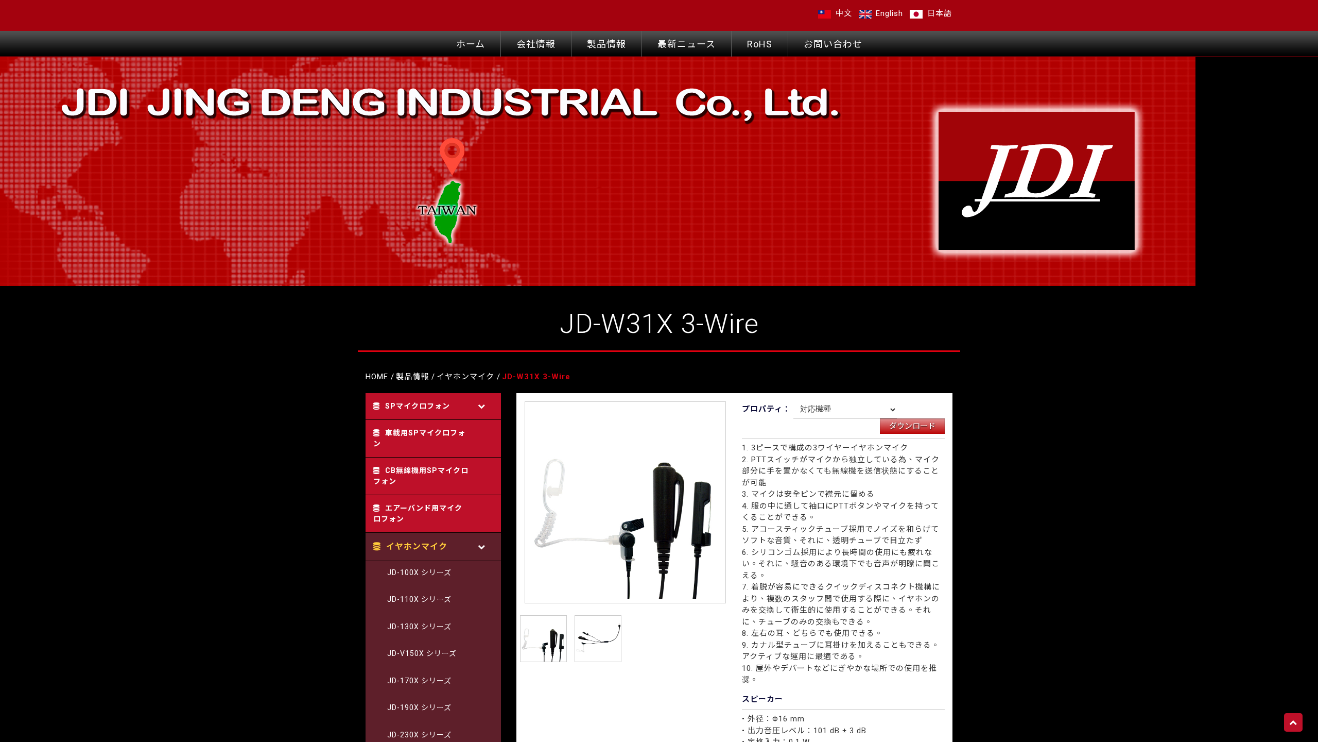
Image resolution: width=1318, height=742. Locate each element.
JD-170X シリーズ (419, 681)
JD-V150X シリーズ (422, 653)
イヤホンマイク (465, 376)
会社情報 (536, 44)
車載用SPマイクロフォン (419, 438)
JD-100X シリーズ (419, 572)
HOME (377, 376)
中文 (842, 13)
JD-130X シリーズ (419, 626)
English (888, 13)
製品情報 (606, 44)
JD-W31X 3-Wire (536, 376)
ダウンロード (912, 426)
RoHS (759, 44)
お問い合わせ (833, 44)
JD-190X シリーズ (419, 707)
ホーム (470, 44)
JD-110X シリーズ (419, 599)
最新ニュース (686, 44)
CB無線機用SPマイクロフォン (421, 475)
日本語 (938, 13)
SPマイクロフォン (417, 406)
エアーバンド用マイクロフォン (417, 513)
